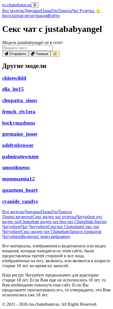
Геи (54, 10)
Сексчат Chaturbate (65, 226)
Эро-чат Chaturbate (75, 221)
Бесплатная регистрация (25, 15)
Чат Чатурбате (34, 226)
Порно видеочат (17, 216)
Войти (54, 15)
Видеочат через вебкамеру (45, 236)
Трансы (65, 10)
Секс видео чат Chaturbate (45, 231)
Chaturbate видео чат (39, 221)
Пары (46, 10)
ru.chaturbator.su (16, 4)
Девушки (32, 10)
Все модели (13, 211)
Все (13, 10)
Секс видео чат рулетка (54, 216)
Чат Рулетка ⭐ (86, 10)
